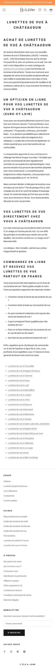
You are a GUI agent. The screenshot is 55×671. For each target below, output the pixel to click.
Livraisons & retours (13, 590)
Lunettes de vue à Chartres (20, 376)
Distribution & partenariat (15, 576)
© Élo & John (27, 664)
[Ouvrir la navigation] (4, 10)
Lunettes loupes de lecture (15, 486)
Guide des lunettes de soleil (16, 521)
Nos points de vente (12, 561)
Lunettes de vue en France (15, 545)
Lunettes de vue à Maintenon (21, 414)
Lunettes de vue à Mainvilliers (21, 390)
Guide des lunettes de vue (15, 531)
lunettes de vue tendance (15, 69)
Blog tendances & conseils (15, 516)
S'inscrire (14, 633)
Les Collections (10, 491)
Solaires (7, 481)
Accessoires (9, 496)
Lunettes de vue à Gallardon (20, 443)
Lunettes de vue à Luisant (19, 395)
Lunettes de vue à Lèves (19, 400)
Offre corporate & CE (13, 585)
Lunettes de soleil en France (16, 540)
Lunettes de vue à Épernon (20, 404)
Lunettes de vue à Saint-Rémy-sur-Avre (25, 433)
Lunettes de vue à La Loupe (20, 448)
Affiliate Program (11, 581)
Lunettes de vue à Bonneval (20, 409)
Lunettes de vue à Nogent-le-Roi (22, 428)
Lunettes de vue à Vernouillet (21, 366)
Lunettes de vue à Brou (18, 453)
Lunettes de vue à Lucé (18, 385)
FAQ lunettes (9, 536)
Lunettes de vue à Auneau (19, 419)
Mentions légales (11, 600)
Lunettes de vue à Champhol (21, 438)
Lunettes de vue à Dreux (19, 380)
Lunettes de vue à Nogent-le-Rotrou (24, 371)
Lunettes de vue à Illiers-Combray (23, 457)
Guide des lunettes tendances (17, 526)
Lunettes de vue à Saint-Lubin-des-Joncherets (28, 424)
